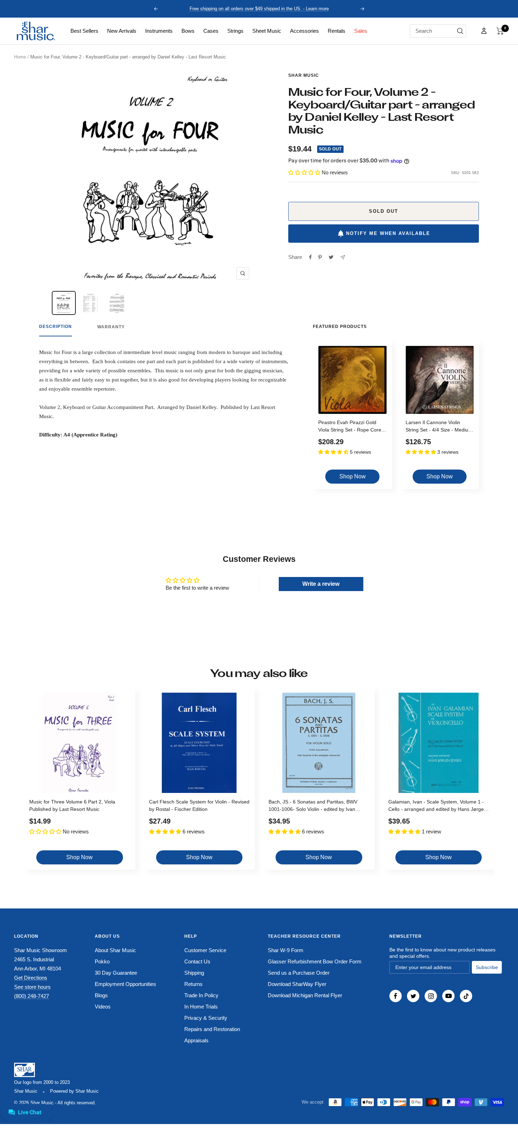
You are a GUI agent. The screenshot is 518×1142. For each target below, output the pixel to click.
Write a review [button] (320, 584)
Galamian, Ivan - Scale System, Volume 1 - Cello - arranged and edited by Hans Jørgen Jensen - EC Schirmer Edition (437, 806)
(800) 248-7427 (31, 996)
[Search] (460, 31)
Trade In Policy (201, 995)
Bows (188, 31)
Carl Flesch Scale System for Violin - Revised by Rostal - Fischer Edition (199, 805)
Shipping (194, 973)
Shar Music (303, 75)
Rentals (336, 31)
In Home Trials (201, 1007)
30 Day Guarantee (116, 973)
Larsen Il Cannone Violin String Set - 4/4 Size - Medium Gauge (439, 427)
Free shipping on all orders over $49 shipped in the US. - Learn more (259, 8)
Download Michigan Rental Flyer (305, 995)
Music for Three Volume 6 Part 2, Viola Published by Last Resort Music (72, 805)
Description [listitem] (55, 326)
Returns (193, 984)
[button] (500, 31)
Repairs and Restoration (212, 1029)
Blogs (101, 995)
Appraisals (196, 1040)
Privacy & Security (205, 1018)
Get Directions (30, 978)
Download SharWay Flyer (297, 984)
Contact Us (197, 961)
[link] (84, 31)
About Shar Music (115, 950)
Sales (360, 31)
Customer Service (205, 950)
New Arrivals (121, 31)
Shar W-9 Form (285, 950)
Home (20, 57)
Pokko (102, 961)
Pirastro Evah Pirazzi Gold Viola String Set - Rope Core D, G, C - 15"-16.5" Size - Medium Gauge (349, 427)
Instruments (159, 31)
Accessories (304, 31)
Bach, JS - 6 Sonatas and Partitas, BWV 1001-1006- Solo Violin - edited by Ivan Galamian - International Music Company (314, 806)
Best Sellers (84, 31)
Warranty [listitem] (111, 326)
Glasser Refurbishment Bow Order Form (315, 961)
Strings (235, 31)
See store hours (32, 987)
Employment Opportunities (125, 984)
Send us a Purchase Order (298, 973)
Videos (103, 1007)
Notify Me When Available (388, 233)
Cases (210, 31)
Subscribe (487, 967)
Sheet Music (266, 31)
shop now (352, 476)
